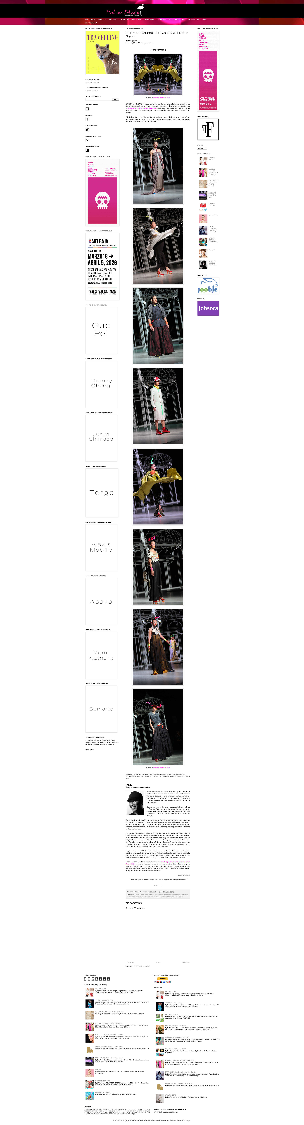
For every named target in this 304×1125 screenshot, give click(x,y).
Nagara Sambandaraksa (134, 896)
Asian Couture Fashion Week (139, 894)
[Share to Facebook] (171, 892)
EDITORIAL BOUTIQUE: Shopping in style (212, 194)
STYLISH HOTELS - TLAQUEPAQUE (213, 241)
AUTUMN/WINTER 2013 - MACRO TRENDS (213, 183)
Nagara (185, 894)
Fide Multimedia (159, 894)
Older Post (186, 963)
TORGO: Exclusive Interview (104, 1000)
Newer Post (130, 963)
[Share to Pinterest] (173, 892)
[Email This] (164, 892)
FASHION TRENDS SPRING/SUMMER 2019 (213, 171)
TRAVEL (204, 19)
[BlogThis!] (166, 892)
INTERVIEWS (162, 19)
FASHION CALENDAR (102, 1092)
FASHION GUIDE (212, 158)
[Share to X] (168, 892)
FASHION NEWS (150, 19)
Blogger (187, 1120)
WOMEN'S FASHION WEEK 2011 (212, 263)
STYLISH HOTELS (193, 19)
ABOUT (93, 19)
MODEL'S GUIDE (174, 19)
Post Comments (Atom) (142, 966)
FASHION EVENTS (136, 19)
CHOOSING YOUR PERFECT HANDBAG (108, 1046)
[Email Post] (160, 891)
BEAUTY (211, 250)
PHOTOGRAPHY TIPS (102, 1081)
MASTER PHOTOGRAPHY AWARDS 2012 (109, 1035)
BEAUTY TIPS (102, 19)
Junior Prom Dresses (92, 82)
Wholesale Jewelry (92, 91)
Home (86, 19)
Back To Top (158, 886)
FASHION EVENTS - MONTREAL (176, 1026)
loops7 (174, 1120)
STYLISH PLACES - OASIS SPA (175, 1049)
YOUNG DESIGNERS (91, 23)
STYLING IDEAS (170, 1095)
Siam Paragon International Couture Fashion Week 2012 (158, 896)
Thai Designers (179, 896)
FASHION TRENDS (212, 204)
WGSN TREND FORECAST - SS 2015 (177, 1037)
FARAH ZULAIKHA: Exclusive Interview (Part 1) (213, 230)
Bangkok (151, 894)
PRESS (183, 19)
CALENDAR (112, 19)
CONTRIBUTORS (124, 19)
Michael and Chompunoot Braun (173, 894)
